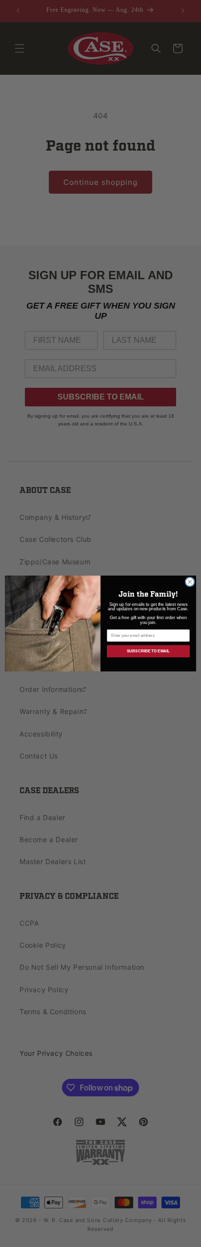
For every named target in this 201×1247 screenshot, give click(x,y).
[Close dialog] (189, 582)
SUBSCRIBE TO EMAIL (148, 651)
